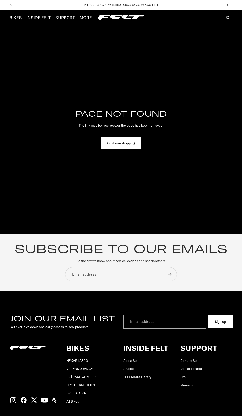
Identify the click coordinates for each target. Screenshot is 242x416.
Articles (128, 369)
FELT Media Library (137, 377)
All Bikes (72, 401)
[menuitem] (85, 18)
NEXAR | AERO (77, 360)
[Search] (228, 18)
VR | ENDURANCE (79, 369)
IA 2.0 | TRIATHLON (80, 385)
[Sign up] (170, 274)
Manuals (186, 385)
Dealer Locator (191, 369)
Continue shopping (121, 143)
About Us (130, 360)
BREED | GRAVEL (78, 393)
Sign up (220, 322)
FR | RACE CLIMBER (81, 377)
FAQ (183, 377)
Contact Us (188, 360)
